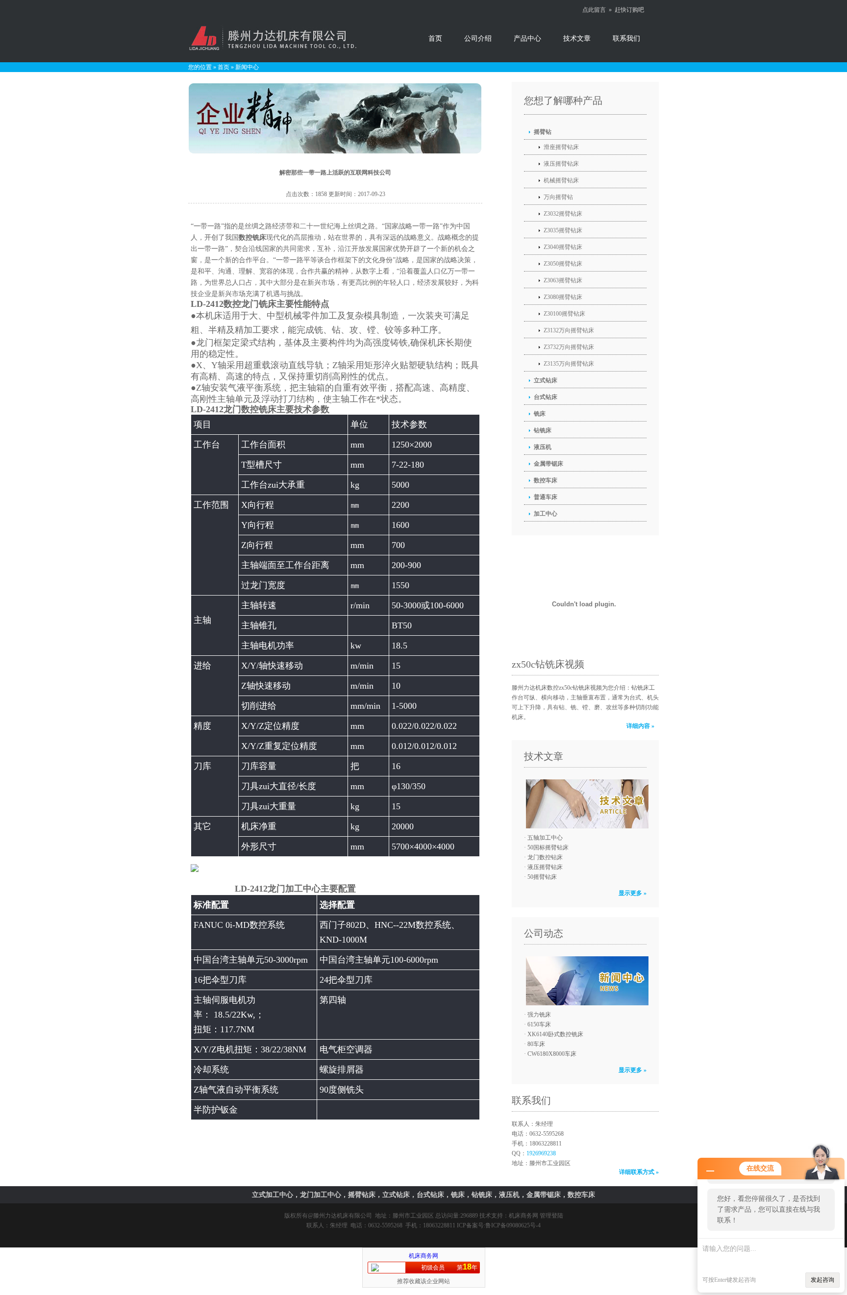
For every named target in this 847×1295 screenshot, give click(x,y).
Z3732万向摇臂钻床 (569, 347)
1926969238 (541, 1153)
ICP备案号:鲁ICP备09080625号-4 (499, 1225)
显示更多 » (633, 893)
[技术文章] (585, 803)
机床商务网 (523, 1215)
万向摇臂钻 (558, 197)
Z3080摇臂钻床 (563, 297)
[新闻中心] (585, 980)
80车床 (536, 1044)
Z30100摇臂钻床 (564, 313)
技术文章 (577, 38)
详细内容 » (640, 725)
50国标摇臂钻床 (548, 847)
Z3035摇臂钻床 (563, 230)
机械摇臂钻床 (561, 180)
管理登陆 (551, 1215)
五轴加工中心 (545, 837)
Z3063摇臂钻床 (563, 280)
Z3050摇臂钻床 (563, 263)
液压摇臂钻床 (561, 163)
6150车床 (539, 1024)
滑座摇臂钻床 (561, 147)
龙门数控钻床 (545, 857)
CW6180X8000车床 (551, 1053)
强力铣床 (539, 1014)
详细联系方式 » (639, 1172)
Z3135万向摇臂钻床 (569, 363)
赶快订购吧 (629, 9)
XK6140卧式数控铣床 (555, 1034)
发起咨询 (822, 1279)
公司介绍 (478, 38)
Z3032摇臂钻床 (563, 213)
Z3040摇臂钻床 (563, 247)
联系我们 (626, 38)
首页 (435, 38)
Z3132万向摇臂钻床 (569, 330)
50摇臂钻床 (542, 876)
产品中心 (527, 38)
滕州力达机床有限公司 (342, 1215)
